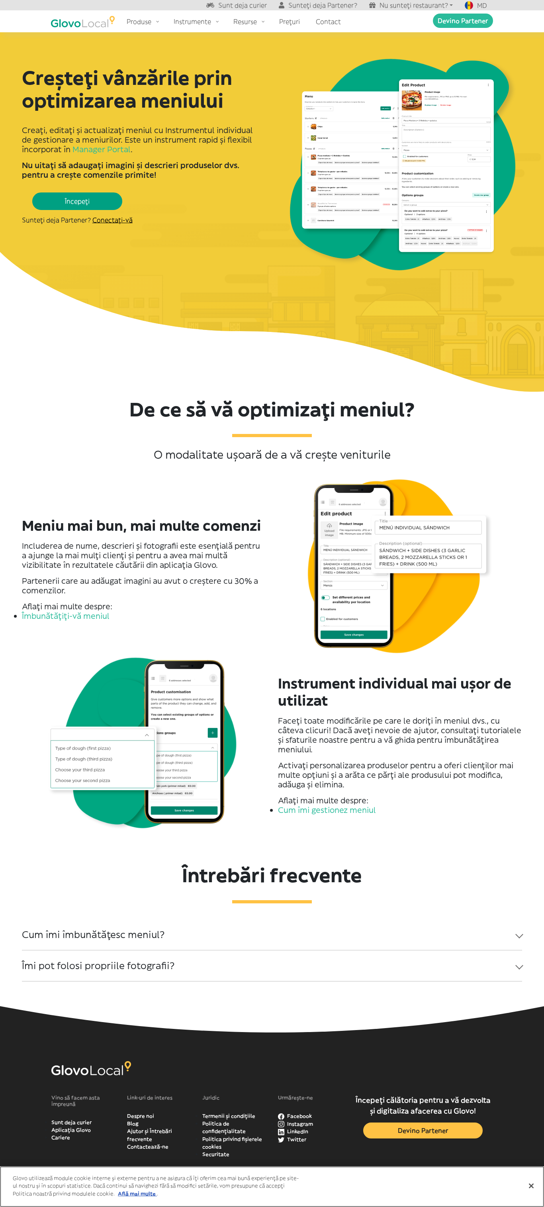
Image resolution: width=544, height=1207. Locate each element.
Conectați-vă (112, 220)
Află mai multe (137, 1193)
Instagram (299, 1124)
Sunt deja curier (242, 5)
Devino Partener (463, 21)
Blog (133, 1123)
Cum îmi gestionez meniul (327, 810)
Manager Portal (101, 149)
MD (482, 6)
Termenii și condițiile (228, 1116)
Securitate (215, 1154)
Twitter (296, 1139)
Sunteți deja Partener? (322, 5)
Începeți (77, 201)
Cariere (60, 1137)
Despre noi (140, 1116)
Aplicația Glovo (71, 1130)
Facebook (299, 1116)
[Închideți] (531, 1186)
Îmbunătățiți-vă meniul (66, 616)
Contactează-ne (147, 1146)
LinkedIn (297, 1131)
